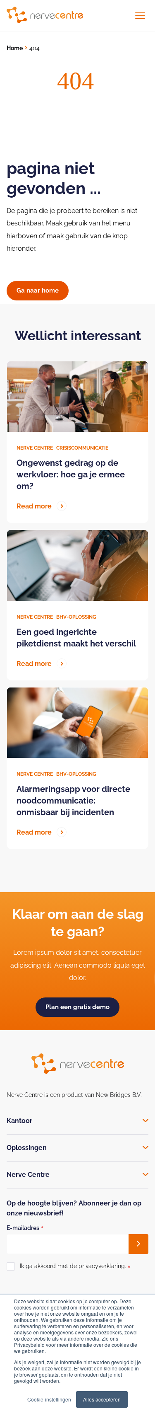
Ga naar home (38, 290)
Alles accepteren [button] (102, 1399)
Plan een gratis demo (77, 1007)
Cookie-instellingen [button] (49, 1399)
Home (15, 48)
